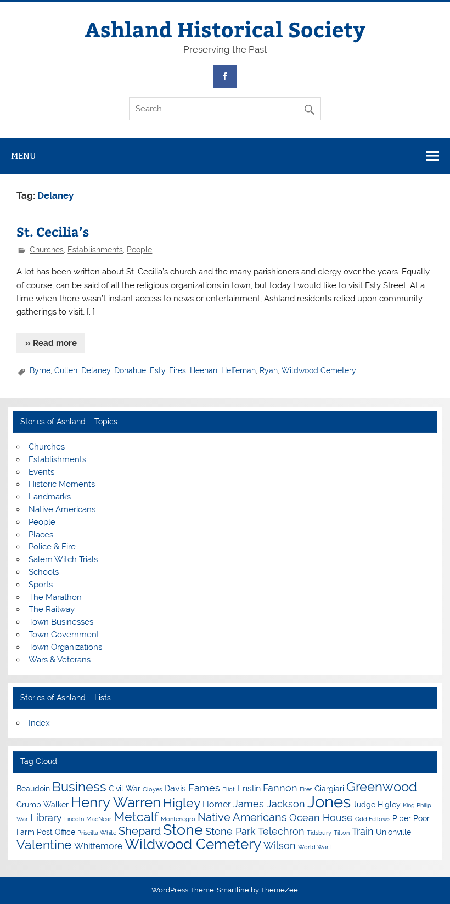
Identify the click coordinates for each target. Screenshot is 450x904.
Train (363, 831)
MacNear (98, 819)
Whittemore (98, 846)
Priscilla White (96, 832)
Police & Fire (52, 547)
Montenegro (178, 819)
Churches (47, 249)
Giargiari (329, 788)
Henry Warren (116, 802)
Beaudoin (33, 788)
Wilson (279, 845)
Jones (329, 801)
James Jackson (269, 804)
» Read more (51, 343)
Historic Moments (62, 484)
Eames (204, 788)
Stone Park (230, 831)
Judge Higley (377, 804)
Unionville (393, 832)
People (139, 249)
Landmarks (50, 497)
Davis (175, 788)
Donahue (130, 370)
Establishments (95, 249)
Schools (44, 572)
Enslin (249, 788)
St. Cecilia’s (52, 231)
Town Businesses (61, 622)
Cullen (65, 370)
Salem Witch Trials (63, 559)
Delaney (95, 370)
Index (39, 723)
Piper (401, 818)
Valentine (44, 844)
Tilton (342, 832)
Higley (181, 802)
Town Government (64, 634)
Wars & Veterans (60, 660)
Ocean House (321, 817)
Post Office (56, 832)
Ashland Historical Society (225, 29)
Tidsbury (319, 832)
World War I (315, 847)
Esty (157, 370)
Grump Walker (42, 804)
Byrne (40, 370)
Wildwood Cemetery (319, 370)
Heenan (203, 370)
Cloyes (152, 789)
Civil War (124, 788)
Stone (183, 829)
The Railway (52, 609)
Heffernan (238, 370)
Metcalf (136, 816)
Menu (23, 155)
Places (41, 535)
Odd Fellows (372, 819)
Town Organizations (65, 647)
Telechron (281, 831)
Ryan (269, 370)
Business (79, 787)
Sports (41, 584)
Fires (177, 370)
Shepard (140, 831)
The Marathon (55, 597)
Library (46, 817)
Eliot (228, 789)
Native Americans (62, 509)
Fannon (280, 788)
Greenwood (381, 787)
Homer (217, 804)
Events (41, 472)
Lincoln (74, 819)
